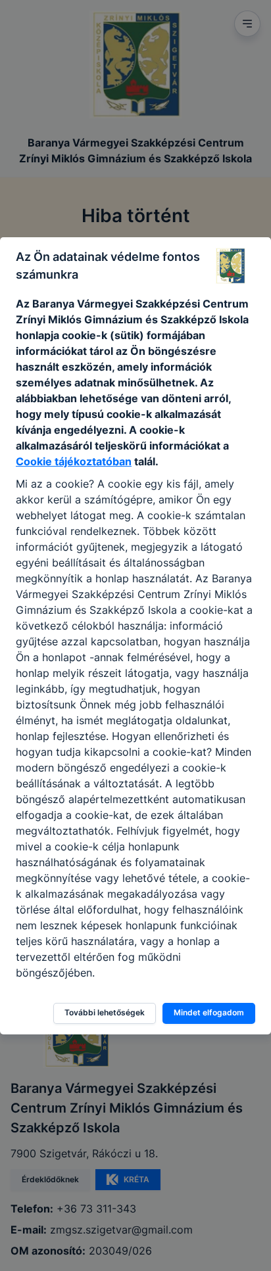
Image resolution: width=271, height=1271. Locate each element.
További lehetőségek (104, 1012)
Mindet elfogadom (209, 1012)
